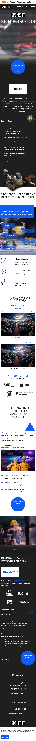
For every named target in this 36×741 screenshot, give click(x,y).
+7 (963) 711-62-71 (18, 709)
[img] (6, 6)
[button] (18, 324)
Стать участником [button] (22, 7)
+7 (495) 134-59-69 (18, 689)
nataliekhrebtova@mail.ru (18, 713)
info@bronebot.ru (18, 693)
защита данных (19, 733)
